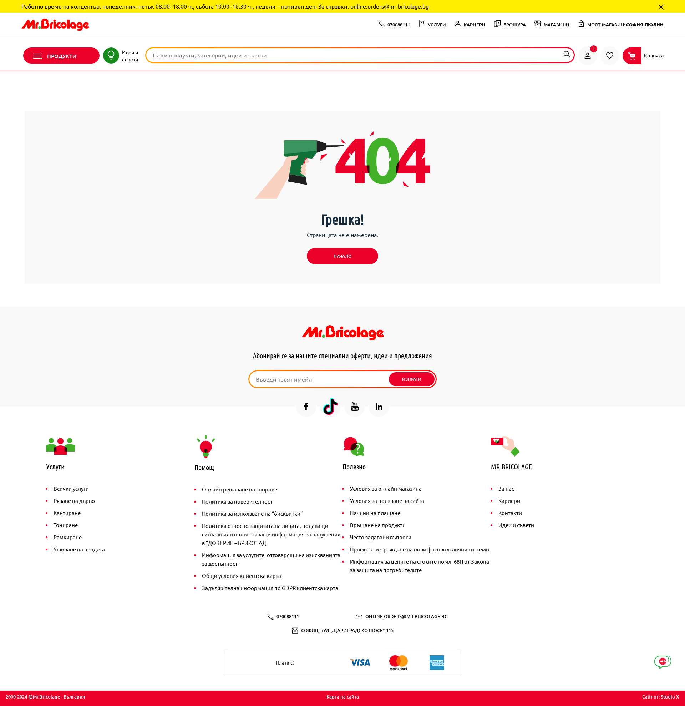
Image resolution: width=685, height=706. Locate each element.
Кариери (509, 500)
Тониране (66, 524)
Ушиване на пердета (79, 549)
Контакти (510, 512)
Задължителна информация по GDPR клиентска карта (270, 587)
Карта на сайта (342, 697)
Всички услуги (71, 488)
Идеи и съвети (516, 524)
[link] (587, 55)
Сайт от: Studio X (660, 697)
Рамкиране (68, 537)
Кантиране (67, 512)
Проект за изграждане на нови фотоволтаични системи (419, 549)
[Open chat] (662, 662)
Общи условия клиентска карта (241, 575)
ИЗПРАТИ (411, 379)
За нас (506, 488)
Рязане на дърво (74, 500)
